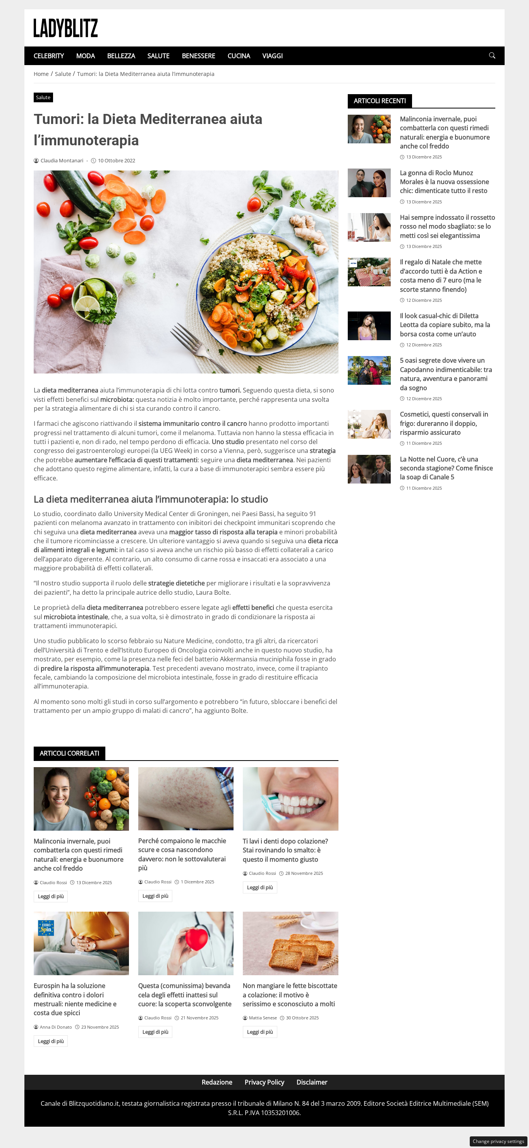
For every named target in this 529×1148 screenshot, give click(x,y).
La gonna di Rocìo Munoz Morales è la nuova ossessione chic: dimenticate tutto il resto (444, 182)
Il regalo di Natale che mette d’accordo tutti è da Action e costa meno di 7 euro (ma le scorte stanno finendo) (441, 275)
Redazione (217, 1082)
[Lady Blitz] (66, 27)
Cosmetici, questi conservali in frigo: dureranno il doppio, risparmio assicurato (444, 423)
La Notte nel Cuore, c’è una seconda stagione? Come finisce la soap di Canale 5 (446, 468)
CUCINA (239, 56)
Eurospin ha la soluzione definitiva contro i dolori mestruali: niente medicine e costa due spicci (75, 999)
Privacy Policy (264, 1082)
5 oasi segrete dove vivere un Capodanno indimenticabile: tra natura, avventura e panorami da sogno (446, 374)
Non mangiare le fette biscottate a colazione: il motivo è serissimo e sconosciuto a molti (290, 994)
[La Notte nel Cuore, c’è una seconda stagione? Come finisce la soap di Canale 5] (369, 469)
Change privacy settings (498, 1141)
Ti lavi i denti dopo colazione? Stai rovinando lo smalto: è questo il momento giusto (285, 850)
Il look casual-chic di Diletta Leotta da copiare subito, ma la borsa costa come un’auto (445, 325)
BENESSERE (198, 56)
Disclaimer (312, 1082)
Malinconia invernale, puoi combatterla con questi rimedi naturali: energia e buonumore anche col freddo (79, 855)
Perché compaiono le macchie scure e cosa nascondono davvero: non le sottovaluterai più (182, 854)
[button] (492, 55)
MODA (85, 56)
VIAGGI (273, 56)
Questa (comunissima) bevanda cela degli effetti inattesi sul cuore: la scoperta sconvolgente (185, 994)
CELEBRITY (49, 56)
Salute (43, 97)
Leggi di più (51, 896)
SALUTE (159, 56)
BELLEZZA (121, 56)
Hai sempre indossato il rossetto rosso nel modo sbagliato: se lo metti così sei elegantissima (447, 226)
